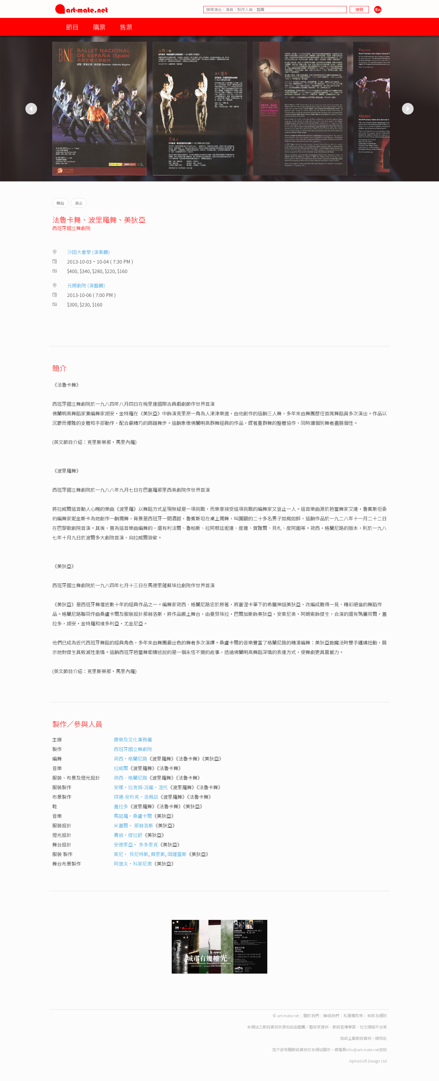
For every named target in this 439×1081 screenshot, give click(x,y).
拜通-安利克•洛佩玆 (136, 796)
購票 (99, 26)
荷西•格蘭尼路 (130, 758)
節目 (72, 26)
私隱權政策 (353, 1015)
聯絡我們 (331, 1015)
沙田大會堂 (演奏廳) (88, 251)
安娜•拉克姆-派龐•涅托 (141, 787)
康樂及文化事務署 (133, 739)
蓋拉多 (121, 806)
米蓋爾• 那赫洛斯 (133, 825)
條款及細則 (377, 1015)
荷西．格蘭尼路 (130, 777)
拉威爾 (121, 768)
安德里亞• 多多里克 (136, 844)
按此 (383, 1038)
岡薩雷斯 (177, 854)
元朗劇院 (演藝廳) (86, 285)
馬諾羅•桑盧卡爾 (133, 815)
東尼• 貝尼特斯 (131, 854)
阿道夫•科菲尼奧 (133, 863)
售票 (126, 26)
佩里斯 (158, 854)
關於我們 (311, 1015)
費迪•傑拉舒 (128, 834)
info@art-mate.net (362, 1049)
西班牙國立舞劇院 (71, 228)
